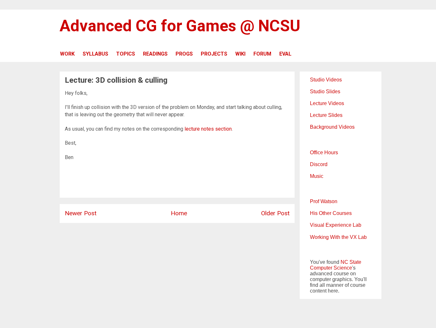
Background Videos (332, 127)
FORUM (262, 54)
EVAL (285, 54)
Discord (318, 164)
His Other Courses (331, 213)
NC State (351, 262)
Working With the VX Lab (338, 237)
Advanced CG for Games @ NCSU (180, 26)
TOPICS (125, 54)
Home (179, 213)
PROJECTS (214, 54)
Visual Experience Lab (335, 225)
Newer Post (80, 213)
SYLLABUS (95, 54)
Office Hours (324, 152)
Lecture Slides (326, 115)
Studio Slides (325, 91)
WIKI (240, 54)
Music (316, 176)
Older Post (275, 213)
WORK (67, 54)
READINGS (155, 54)
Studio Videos (326, 79)
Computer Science (331, 268)
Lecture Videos (327, 103)
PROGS (184, 54)
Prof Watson (323, 201)
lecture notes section (208, 129)
